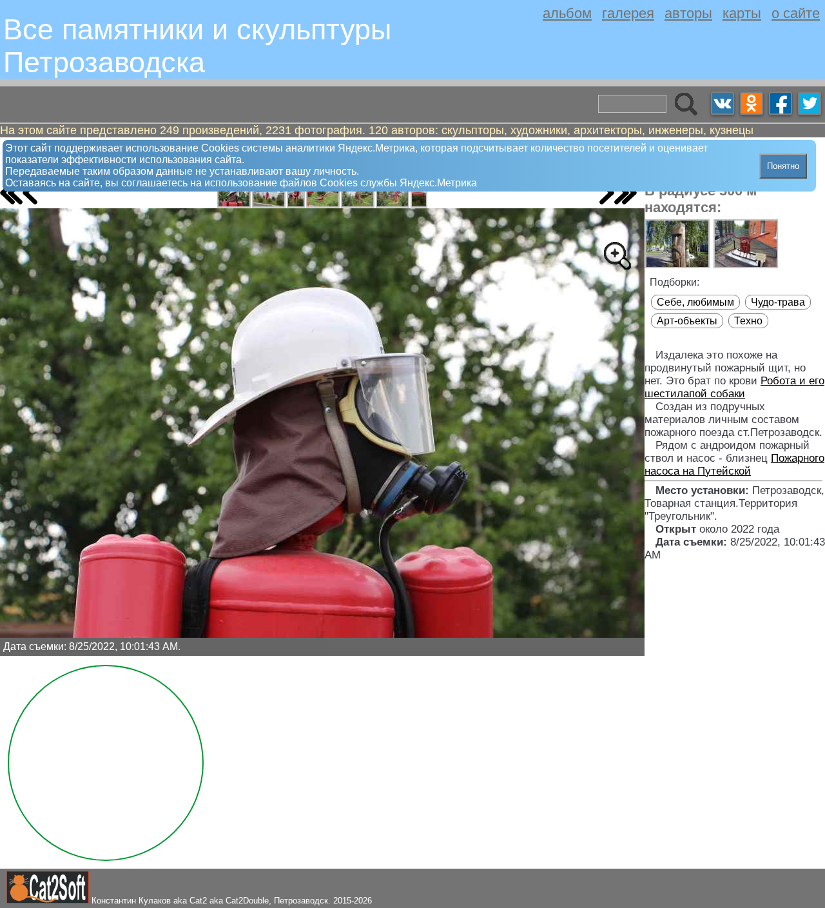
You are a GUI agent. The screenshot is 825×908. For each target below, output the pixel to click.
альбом (567, 13)
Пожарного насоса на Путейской (734, 464)
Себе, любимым (695, 302)
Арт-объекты (687, 320)
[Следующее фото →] (606, 192)
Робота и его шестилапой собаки (734, 387)
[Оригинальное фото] (617, 255)
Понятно (783, 166)
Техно (748, 320)
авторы (688, 13)
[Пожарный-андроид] (234, 195)
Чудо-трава (778, 302)
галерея (628, 13)
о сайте (796, 13)
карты (742, 13)
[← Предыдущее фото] (30, 192)
